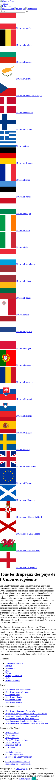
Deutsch (33, 8)
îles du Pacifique (12, 742)
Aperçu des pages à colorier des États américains (26, 713)
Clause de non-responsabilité (17, 761)
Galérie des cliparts (13, 697)
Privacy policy (25, 778)
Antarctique (10, 668)
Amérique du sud (12, 680)
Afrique (8, 666)
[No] (37, 779)
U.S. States (10, 747)
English (21, 8)
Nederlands (9, 8)
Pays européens (12, 737)
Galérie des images (13, 702)
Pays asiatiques (11, 735)
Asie (7, 671)
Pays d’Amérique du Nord (16, 740)
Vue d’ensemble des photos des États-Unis (23, 721)
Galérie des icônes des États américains (22, 718)
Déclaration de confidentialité (18, 764)
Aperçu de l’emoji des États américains (22, 716)
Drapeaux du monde (14, 663)
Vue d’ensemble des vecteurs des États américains (26, 723)
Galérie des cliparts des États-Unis (20, 711)
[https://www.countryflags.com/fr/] (7, 1)
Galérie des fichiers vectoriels (18, 690)
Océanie (9, 678)
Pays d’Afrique (11, 732)
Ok (34, 779)
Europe (8, 673)
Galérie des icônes (13, 699)
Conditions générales (14, 754)
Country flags (21, 768)
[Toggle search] (1, 4)
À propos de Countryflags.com (18, 757)
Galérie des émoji (12, 694)
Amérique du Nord (13, 675)
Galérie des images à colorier (17, 692)
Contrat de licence (13, 752)
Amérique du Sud (13, 745)
